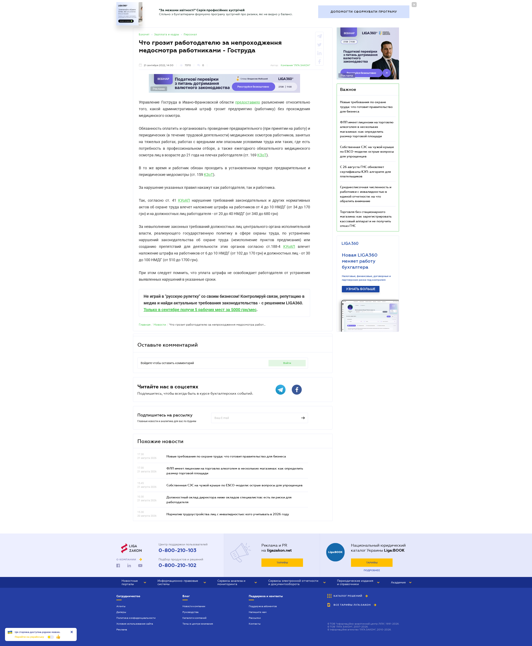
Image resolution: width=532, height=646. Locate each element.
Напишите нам (257, 612)
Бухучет (144, 34)
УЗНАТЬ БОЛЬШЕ (360, 289)
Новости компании (193, 606)
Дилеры (121, 612)
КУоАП (184, 200)
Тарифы (282, 562)
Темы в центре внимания (197, 623)
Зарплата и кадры (166, 34)
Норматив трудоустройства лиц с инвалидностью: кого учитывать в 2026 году (227, 514)
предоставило (247, 102)
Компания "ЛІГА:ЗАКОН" (295, 65)
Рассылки (255, 617)
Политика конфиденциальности (135, 617)
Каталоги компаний (194, 617)
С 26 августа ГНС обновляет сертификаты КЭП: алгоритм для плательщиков (365, 171)
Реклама (121, 629)
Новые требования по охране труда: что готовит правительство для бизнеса (226, 456)
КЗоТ (261, 155)
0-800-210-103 (177, 550)
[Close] (414, 4)
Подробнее (372, 570)
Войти (287, 363)
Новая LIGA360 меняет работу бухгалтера (360, 261)
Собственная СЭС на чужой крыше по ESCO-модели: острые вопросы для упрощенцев (234, 485)
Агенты (121, 606)
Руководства (190, 612)
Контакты (255, 623)
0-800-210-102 (177, 565)
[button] (134, 582)
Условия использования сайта (134, 623)
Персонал (190, 34)
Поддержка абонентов (263, 606)
